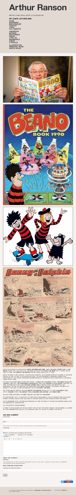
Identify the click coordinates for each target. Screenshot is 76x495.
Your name (6, 416)
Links (11, 27)
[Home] (38, 8)
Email (4, 421)
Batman (12, 33)
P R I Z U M (16, 491)
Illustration (15, 45)
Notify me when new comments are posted (18, 432)
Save (5, 475)
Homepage (6, 427)
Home (11, 21)
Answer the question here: (11, 468)
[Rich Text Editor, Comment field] (38, 448)
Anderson (14, 31)
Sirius (12, 41)
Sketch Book (15, 48)
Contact (13, 26)
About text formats (10, 457)
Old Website (15, 29)
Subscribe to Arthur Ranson (42, 490)
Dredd (12, 36)
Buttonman (14, 34)
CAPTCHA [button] (6, 459)
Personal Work (16, 46)
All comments (10, 434)
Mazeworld (14, 39)
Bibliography (15, 24)
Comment (6, 436)
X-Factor (13, 42)
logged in (64, 490)
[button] (5, 439)
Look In (13, 38)
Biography (14, 22)
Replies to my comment (25, 434)
